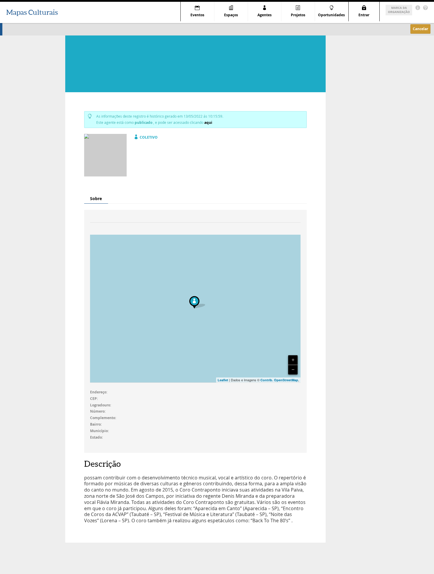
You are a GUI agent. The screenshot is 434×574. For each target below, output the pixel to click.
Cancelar (420, 28)
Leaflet (223, 380)
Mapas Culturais (32, 12)
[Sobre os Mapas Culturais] (417, 8)
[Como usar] (425, 8)
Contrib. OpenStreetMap (279, 380)
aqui (208, 122)
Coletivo (149, 137)
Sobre (96, 198)
